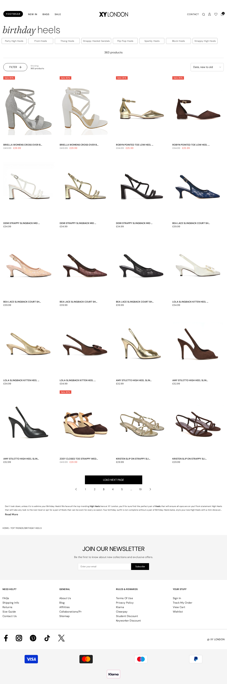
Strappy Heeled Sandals (96, 40)
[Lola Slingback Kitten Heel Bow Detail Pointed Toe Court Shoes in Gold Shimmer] (29, 345)
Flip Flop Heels (125, 40)
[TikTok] (47, 638)
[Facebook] (5, 638)
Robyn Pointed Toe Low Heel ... (134, 144)
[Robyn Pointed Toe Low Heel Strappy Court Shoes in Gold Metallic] (141, 109)
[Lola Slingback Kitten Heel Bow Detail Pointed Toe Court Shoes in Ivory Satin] (198, 266)
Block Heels (178, 40)
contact (193, 14)
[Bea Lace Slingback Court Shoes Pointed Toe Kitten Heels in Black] (141, 266)
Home (5, 528)
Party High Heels (14, 40)
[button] (207, 67)
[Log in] (209, 14)
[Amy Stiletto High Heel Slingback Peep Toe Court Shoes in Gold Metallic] (141, 345)
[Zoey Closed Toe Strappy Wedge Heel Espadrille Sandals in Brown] (85, 423)
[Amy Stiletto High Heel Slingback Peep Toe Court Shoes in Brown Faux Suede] (198, 345)
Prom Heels (40, 40)
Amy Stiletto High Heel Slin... (134, 380)
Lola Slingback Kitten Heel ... (190, 301)
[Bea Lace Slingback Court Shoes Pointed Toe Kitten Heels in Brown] (85, 266)
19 (140, 489)
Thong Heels (67, 40)
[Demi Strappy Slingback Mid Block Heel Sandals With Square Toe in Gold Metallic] (85, 188)
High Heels (95, 506)
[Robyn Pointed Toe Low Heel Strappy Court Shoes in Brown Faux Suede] (198, 109)
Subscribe (140, 566)
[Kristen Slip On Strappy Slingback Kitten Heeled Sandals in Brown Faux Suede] (198, 423)
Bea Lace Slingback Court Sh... (191, 223)
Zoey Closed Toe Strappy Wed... (79, 458)
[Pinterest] (33, 638)
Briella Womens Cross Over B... (22, 144)
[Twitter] (61, 638)
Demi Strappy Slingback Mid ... (21, 223)
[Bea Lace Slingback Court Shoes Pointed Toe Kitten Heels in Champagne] (29, 266)
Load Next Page (113, 480)
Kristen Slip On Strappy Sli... (133, 458)
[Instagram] (19, 638)
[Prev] (76, 489)
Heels (158, 506)
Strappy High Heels (205, 40)
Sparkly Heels (152, 40)
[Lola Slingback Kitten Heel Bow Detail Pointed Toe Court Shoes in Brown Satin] (85, 345)
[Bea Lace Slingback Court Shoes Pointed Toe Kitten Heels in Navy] (198, 188)
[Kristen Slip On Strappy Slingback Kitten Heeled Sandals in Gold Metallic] (141, 423)
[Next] (150, 489)
